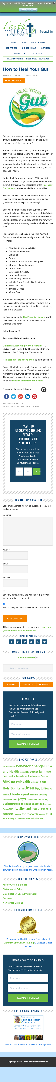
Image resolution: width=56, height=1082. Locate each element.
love (49, 788)
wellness (25, 818)
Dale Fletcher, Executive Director (20, 893)
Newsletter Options (13, 902)
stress (8, 813)
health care (35, 782)
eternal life (24, 771)
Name (6, 549)
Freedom (45, 776)
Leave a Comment (14, 80)
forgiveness (34, 776)
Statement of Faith (12, 889)
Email (6, 563)
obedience (34, 794)
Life (44, 788)
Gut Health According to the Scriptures (23, 345)
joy (38, 788)
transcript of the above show (19, 359)
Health (19, 403)
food (24, 776)
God (7, 781)
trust (49, 814)
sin (18, 803)
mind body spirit (16, 794)
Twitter (6, 818)
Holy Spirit (11, 788)
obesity (43, 794)
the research (30, 814)
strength (46, 808)
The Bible (17, 814)
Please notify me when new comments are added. (26, 607)
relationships (33, 799)
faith (42, 771)
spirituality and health (24, 808)
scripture (9, 803)
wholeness (37, 818)
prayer (22, 799)
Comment (8, 514)
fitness (19, 776)
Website (6, 577)
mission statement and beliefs (27, 380)
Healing (15, 781)
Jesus (30, 788)
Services (7, 898)
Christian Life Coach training (19, 942)
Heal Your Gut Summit (34, 316)
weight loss (15, 818)
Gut (18, 406)
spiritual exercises (32, 803)
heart (43, 781)
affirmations (9, 766)
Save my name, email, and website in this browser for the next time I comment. (26, 596)
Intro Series (44, 684)
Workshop (11, 684)
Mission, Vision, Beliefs (15, 884)
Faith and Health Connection (28, 28)
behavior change (30, 765)
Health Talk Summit (30, 406)
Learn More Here (28, 9)
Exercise (33, 771)
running (43, 799)
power (13, 799)
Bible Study (28, 684)
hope (21, 788)
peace (6, 799)
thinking (42, 814)
